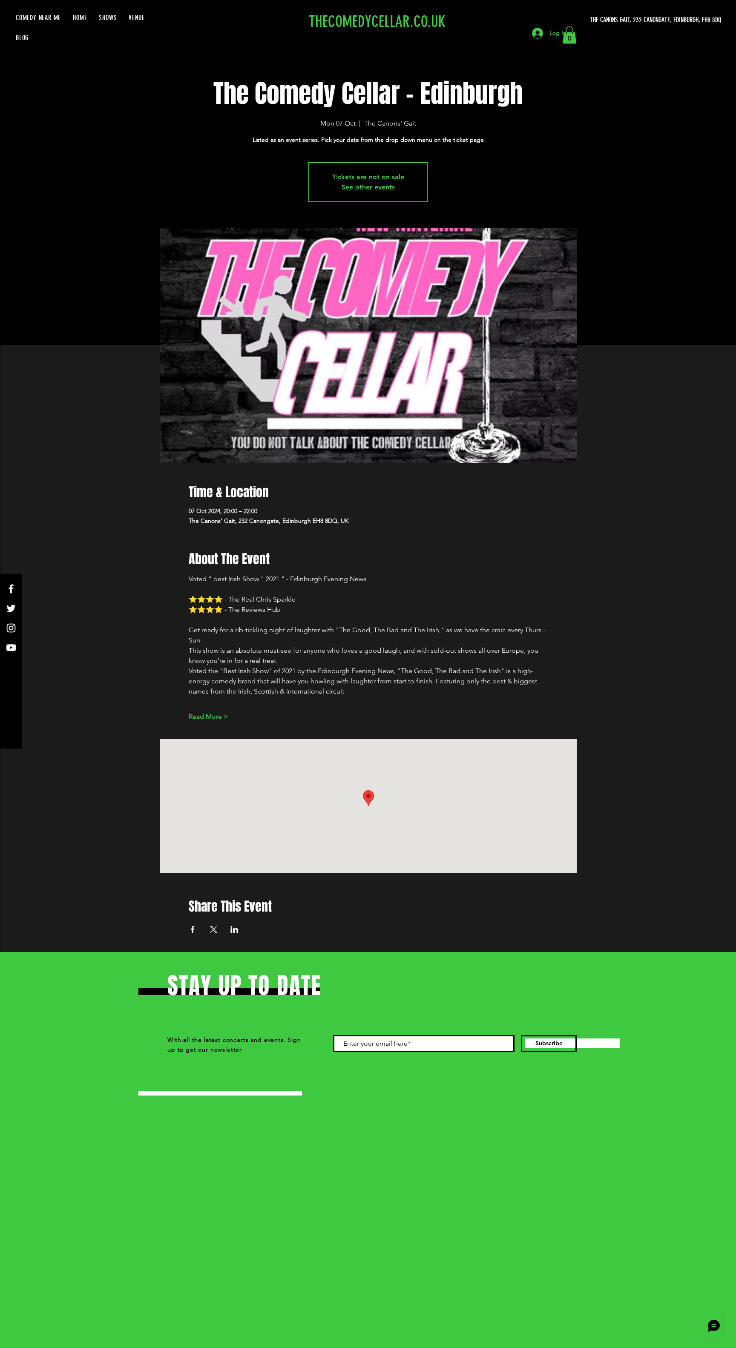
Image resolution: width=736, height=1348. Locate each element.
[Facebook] (11, 589)
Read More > (208, 716)
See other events (368, 187)
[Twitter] (11, 608)
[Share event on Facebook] (193, 929)
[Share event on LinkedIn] (234, 929)
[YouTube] (11, 648)
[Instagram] (11, 628)
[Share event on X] (214, 929)
